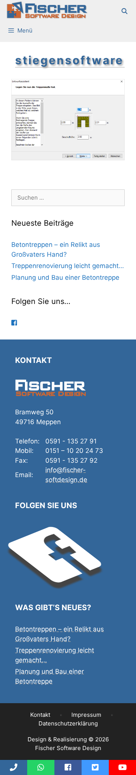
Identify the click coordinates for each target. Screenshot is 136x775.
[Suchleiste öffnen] (125, 11)
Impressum (86, 714)
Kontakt (40, 714)
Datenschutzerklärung (68, 723)
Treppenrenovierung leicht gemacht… (67, 266)
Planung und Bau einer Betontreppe (65, 277)
